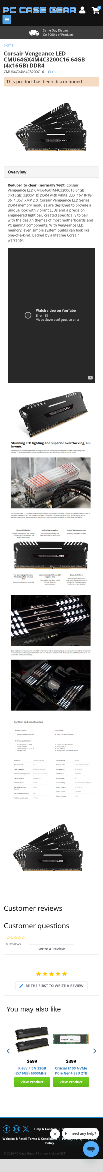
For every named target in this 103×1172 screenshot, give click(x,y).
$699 (32, 1061)
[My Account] (84, 9)
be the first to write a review (55, 985)
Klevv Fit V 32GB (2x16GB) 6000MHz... (32, 1071)
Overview (17, 172)
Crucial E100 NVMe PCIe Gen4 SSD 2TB (71, 1071)
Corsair (54, 71)
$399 (71, 1061)
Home (9, 45)
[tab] (51, 948)
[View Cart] (94, 10)
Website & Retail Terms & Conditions (29, 1138)
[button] (8, 1051)
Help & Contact (45, 1129)
